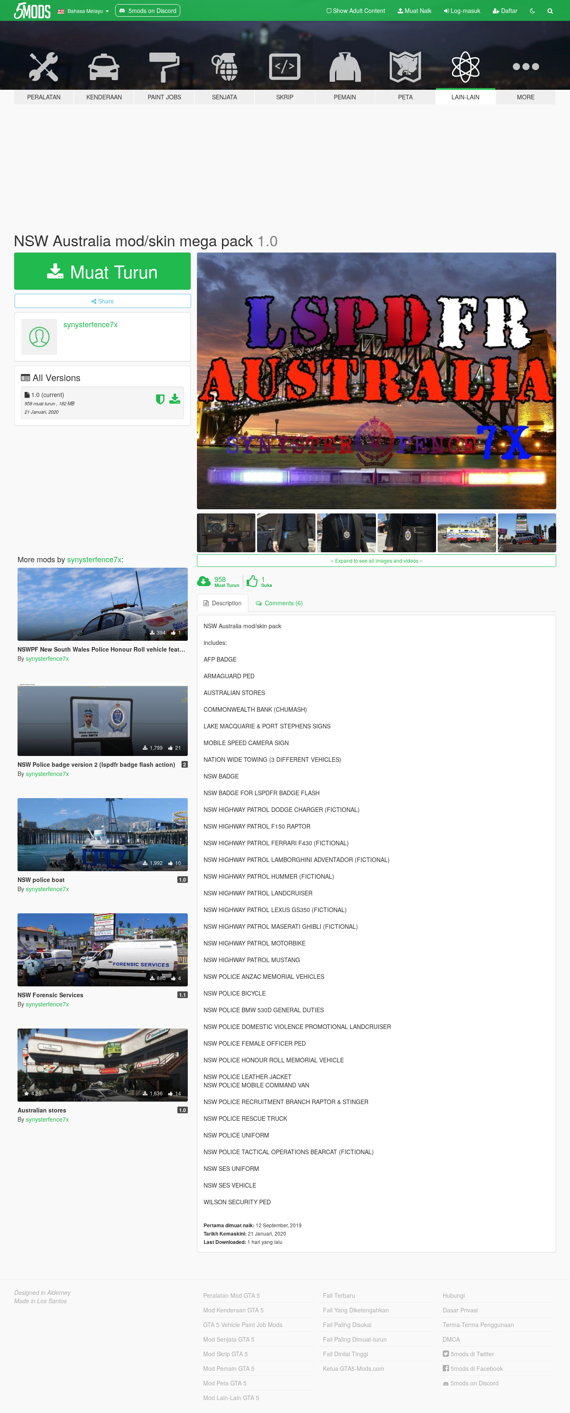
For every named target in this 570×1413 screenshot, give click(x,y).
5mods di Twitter (471, 1354)
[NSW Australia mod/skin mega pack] (377, 381)
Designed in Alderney (42, 1292)
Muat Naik (417, 10)
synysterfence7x (90, 323)
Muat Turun (111, 270)
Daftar (508, 10)
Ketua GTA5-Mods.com (353, 1368)
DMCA (451, 1339)
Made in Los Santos (40, 1301)
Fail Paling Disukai (347, 1324)
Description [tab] (225, 603)
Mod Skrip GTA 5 (225, 1354)
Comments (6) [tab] (282, 603)
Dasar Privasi (460, 1310)
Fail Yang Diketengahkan (356, 1310)
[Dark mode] (532, 10)
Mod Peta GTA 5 (225, 1383)
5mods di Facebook (476, 1368)
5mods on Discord (474, 1383)
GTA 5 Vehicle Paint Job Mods (242, 1324)
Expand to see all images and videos (377, 560)
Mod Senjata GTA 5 (229, 1339)
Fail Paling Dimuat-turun (355, 1339)
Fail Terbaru (339, 1295)
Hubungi (454, 1295)
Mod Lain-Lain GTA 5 (231, 1397)
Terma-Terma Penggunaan (478, 1324)
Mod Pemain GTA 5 (229, 1368)
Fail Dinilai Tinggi (345, 1354)
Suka (266, 585)
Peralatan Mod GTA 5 (231, 1295)
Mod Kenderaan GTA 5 (233, 1310)
